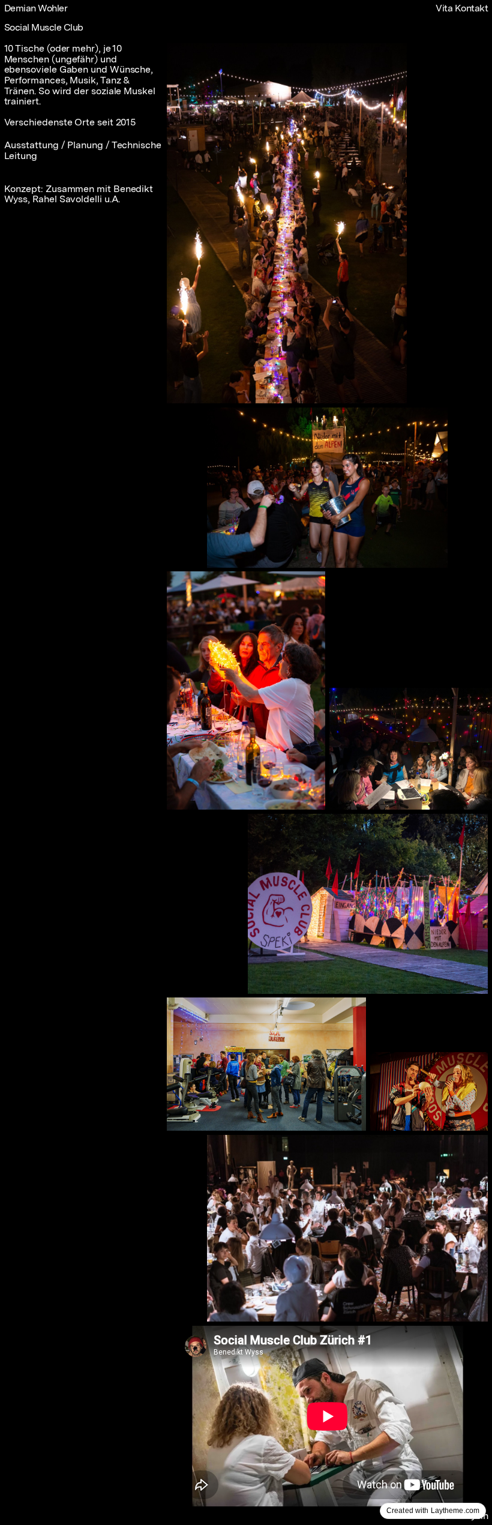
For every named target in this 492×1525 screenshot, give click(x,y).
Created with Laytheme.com (432, 1510)
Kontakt (471, 8)
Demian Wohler (36, 8)
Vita (444, 8)
